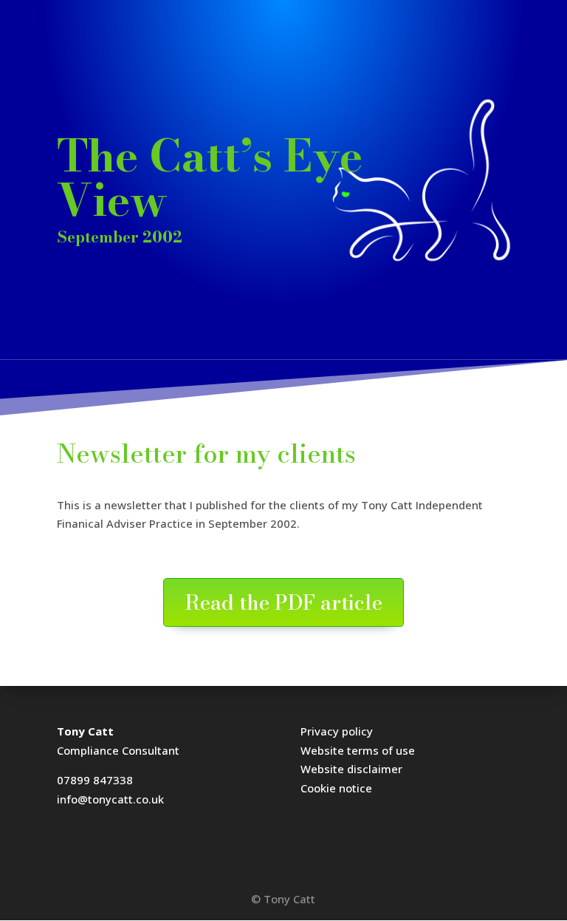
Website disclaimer (351, 768)
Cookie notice (336, 788)
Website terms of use (357, 750)
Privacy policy (336, 731)
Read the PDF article (283, 602)
